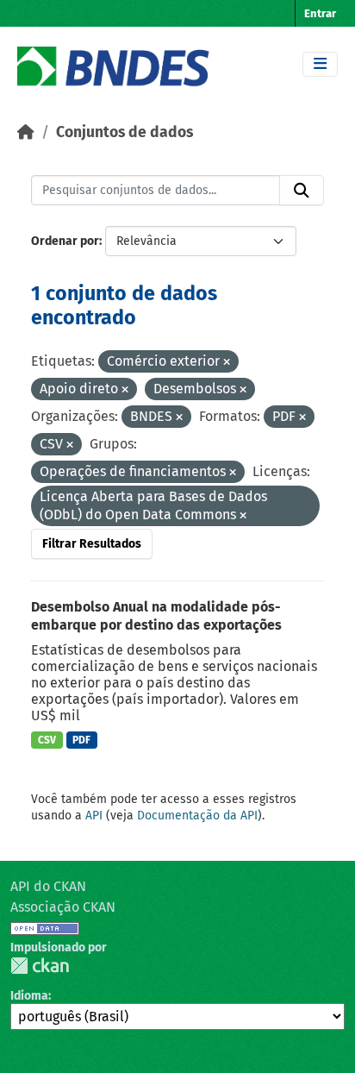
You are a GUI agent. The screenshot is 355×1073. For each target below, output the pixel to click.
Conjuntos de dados (124, 132)
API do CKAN (48, 886)
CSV (47, 740)
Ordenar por (65, 241)
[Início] (25, 132)
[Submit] (301, 190)
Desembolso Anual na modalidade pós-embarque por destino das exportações (156, 616)
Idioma (29, 995)
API (94, 815)
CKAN (39, 966)
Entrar (320, 13)
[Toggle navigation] (320, 64)
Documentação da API (197, 815)
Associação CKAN (62, 907)
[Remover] (226, 362)
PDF (81, 740)
